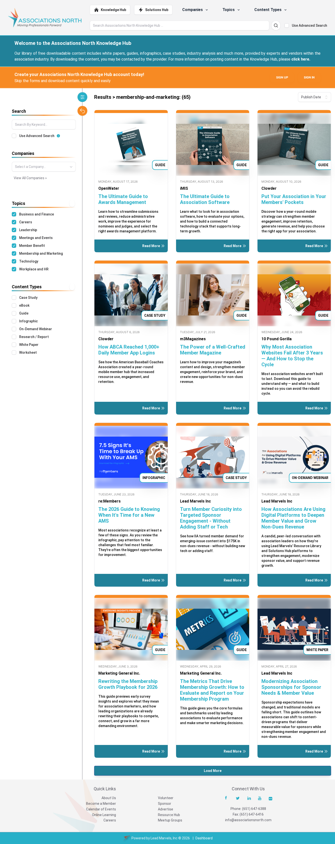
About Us (109, 798)
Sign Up (282, 77)
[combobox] (44, 167)
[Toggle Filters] (82, 97)
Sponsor (164, 804)
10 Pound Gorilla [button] (276, 339)
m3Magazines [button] (193, 339)
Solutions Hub (156, 10)
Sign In (309, 77)
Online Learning (104, 815)
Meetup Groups (170, 820)
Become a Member (101, 804)
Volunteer (165, 798)
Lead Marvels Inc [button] (195, 501)
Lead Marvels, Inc (164, 838)
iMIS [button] (184, 188)
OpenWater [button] (108, 188)
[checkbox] (286, 25)
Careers (109, 820)
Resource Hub (169, 815)
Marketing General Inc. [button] (119, 673)
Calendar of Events (101, 809)
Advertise (165, 809)
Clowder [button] (269, 188)
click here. (300, 59)
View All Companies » (30, 178)
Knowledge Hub (113, 10)
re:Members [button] (109, 501)
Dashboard (204, 838)
